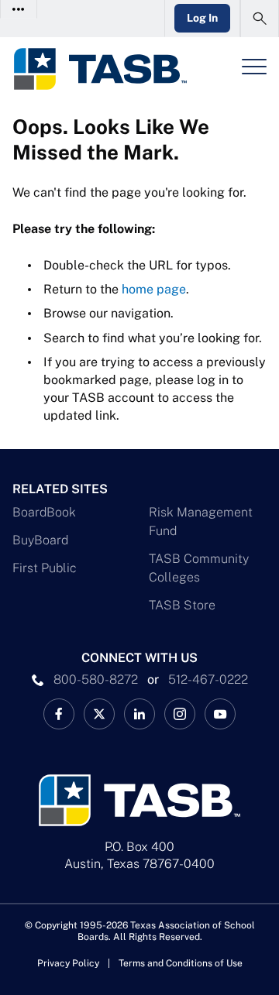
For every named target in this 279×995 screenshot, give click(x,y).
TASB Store (182, 605)
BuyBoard (40, 540)
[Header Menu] (254, 66)
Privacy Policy (68, 963)
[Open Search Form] (259, 18)
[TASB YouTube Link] (220, 713)
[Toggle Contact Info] (19, 9)
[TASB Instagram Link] (179, 713)
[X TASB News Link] (99, 713)
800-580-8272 (95, 679)
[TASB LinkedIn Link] (139, 713)
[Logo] (99, 68)
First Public (44, 568)
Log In (202, 18)
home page (154, 289)
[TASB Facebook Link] (58, 713)
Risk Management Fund (201, 521)
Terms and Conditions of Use (181, 963)
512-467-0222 (208, 679)
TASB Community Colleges (199, 568)
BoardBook (44, 512)
